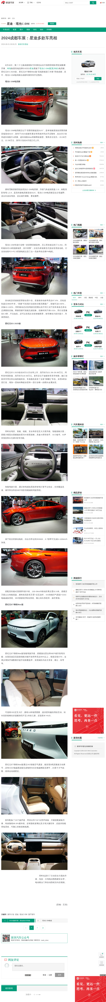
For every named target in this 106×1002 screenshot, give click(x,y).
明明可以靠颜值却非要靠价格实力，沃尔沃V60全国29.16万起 (89, 598)
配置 (14, 29)
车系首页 (6, 29)
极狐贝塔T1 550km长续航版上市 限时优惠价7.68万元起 (89, 591)
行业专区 (101, 738)
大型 (101, 297)
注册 (50, 975)
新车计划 (11, 914)
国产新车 (31, 914)
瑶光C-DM (22, 23)
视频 (28, 29)
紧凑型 (91, 297)
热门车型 (77, 293)
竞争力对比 (78, 304)
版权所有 (96, 754)
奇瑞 (9, 68)
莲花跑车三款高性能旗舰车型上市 (86, 584)
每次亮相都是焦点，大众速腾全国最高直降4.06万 (89, 611)
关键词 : (4, 914)
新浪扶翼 (77, 738)
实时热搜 (77, 142)
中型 (96, 297)
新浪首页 (101, 955)
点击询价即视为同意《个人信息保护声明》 (88, 82)
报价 (41, 29)
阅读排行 (77, 578)
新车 (9, 18)
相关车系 (77, 52)
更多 (102, 142)
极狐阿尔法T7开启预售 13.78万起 (35, 994)
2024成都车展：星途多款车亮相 (17, 920)
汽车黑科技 (78, 424)
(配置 (51, 68)
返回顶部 (101, 971)
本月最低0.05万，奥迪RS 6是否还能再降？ (88, 618)
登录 (44, 975)
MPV (79, 297)
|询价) (56, 68)
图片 (21, 29)
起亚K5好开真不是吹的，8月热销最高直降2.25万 (88, 604)
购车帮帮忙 (78, 356)
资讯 (35, 29)
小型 (85, 297)
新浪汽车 (8, 2)
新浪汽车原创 (23, 44)
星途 (10, 23)
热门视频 (77, 225)
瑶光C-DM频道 (45, 920)
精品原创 (77, 492)
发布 (59, 975)
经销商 (49, 29)
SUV (74, 297)
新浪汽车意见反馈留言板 (85, 746)
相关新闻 (101, 963)
